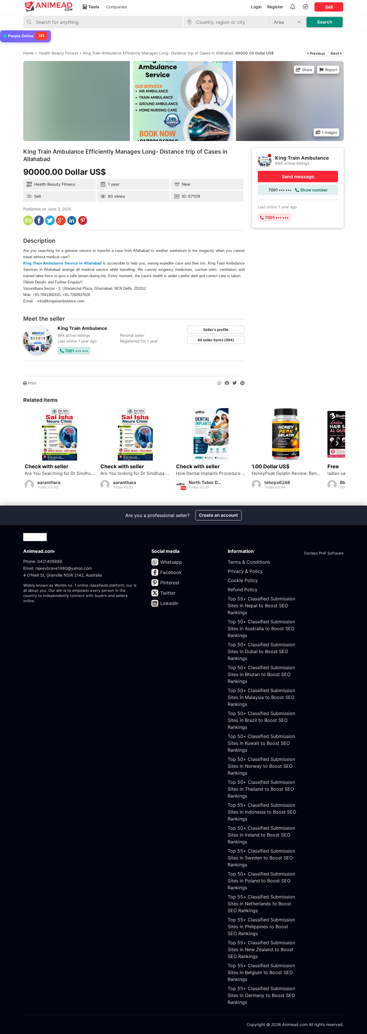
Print (31, 383)
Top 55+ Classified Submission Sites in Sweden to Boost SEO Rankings (261, 857)
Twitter (167, 593)
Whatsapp (171, 562)
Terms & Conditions (249, 562)
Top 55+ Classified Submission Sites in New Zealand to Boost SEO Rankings (261, 949)
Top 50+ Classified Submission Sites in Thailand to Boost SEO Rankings (261, 789)
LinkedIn (169, 603)
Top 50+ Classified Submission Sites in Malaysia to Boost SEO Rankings (261, 697)
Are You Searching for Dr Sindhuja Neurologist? (60, 473)
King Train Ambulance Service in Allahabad (62, 263)
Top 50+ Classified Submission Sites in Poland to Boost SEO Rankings (261, 880)
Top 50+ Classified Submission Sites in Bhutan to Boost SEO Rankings (261, 674)
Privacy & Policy (245, 571)
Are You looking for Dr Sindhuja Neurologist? (135, 473)
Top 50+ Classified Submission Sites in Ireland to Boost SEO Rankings (261, 835)
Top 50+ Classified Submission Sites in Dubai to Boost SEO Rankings (261, 651)
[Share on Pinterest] (242, 383)
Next (335, 53)
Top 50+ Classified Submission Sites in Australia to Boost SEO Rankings (261, 628)
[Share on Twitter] (235, 383)
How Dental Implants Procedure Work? (211, 473)
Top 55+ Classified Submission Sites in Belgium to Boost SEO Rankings (261, 972)
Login (256, 6)
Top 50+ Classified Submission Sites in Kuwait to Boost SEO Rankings (261, 743)
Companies (116, 6)
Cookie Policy (243, 580)
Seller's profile (216, 329)
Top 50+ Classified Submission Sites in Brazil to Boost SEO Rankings (261, 720)
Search (324, 22)
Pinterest (169, 582)
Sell (329, 7)
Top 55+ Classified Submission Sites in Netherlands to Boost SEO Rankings (261, 903)
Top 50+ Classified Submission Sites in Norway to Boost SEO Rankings (261, 766)
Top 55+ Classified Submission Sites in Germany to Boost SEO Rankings (261, 995)
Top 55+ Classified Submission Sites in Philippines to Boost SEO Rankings (261, 926)
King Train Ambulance (82, 328)
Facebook (171, 572)
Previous (317, 53)
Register (275, 6)
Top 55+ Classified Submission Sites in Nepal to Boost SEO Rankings (261, 605)
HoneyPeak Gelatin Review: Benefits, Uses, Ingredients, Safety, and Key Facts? (287, 473)
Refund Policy (242, 589)
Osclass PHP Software (324, 553)
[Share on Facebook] (227, 383)
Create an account (218, 515)
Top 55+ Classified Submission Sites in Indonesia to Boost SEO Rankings (262, 812)
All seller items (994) (216, 340)
